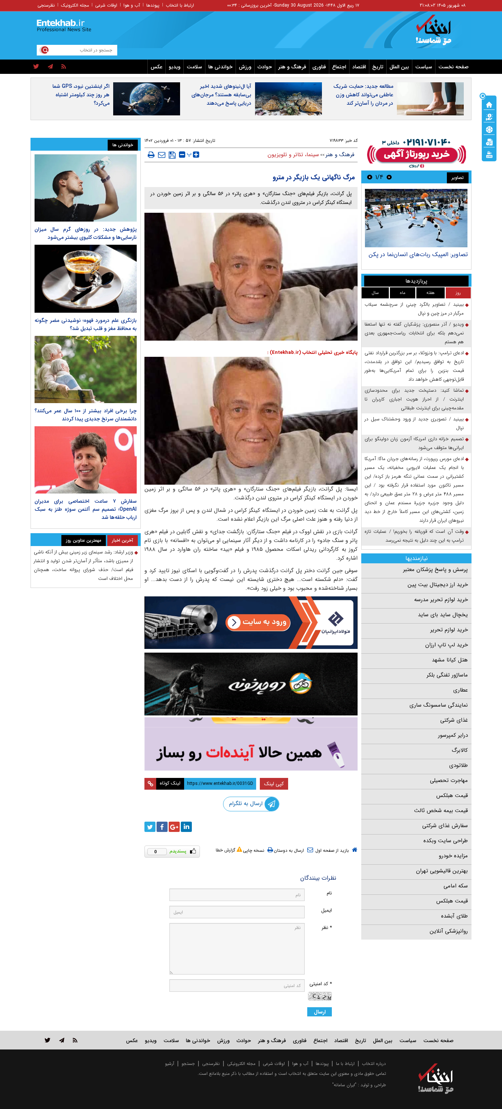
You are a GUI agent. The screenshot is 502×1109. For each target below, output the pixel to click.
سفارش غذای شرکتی (445, 825)
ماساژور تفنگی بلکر (447, 675)
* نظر (327, 928)
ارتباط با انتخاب (180, 5)
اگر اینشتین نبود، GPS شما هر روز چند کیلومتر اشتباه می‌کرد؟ (81, 94)
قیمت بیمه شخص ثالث (441, 810)
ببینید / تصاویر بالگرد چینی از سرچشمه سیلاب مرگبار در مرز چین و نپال (414, 309)
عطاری (460, 690)
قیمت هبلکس (452, 795)
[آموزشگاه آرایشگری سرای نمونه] (251, 744)
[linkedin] (186, 827)
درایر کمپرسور (453, 735)
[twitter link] (47, 1040)
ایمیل (326, 910)
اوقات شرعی (106, 5)
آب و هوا (131, 5)
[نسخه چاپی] (151, 155)
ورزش (245, 67)
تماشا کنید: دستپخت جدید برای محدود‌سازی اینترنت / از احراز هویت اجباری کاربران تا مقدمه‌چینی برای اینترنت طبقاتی (414, 399)
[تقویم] (489, 141)
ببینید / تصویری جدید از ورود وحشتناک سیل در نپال (414, 423)
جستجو (188, 1063)
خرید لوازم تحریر (449, 629)
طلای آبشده (454, 916)
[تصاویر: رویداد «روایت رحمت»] (416, 218)
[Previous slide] (389, 177)
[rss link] (75, 1040)
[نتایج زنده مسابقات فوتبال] (489, 153)
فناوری (319, 67)
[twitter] (36, 67)
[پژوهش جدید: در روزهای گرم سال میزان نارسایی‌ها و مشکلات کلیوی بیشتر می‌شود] (86, 188)
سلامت (194, 67)
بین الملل (399, 67)
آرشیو (169, 1063)
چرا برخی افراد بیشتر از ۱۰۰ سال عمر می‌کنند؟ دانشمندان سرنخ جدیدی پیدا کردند (86, 415)
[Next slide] (369, 177)
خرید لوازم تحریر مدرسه (441, 599)
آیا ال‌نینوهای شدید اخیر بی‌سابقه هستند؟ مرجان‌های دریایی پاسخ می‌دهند (221, 94)
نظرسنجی (46, 5)
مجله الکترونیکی (241, 1063)
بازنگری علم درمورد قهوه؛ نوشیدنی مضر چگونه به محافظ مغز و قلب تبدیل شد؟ (86, 324)
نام (329, 893)
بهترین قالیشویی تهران (442, 870)
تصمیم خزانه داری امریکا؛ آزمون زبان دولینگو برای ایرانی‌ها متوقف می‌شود (414, 443)
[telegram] (50, 67)
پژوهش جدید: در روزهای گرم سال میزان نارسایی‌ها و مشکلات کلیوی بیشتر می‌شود (86, 233)
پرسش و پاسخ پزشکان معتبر (435, 569)
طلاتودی (458, 765)
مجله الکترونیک (75, 5)
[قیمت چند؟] (489, 116)
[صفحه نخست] (489, 104)
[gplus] (174, 827)
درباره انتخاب (374, 1063)
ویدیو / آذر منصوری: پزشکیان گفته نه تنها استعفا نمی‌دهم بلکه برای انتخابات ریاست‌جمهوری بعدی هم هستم (414, 333)
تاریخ (377, 67)
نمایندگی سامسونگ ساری (438, 705)
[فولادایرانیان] (251, 622)
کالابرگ (460, 750)
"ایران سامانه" (344, 1084)
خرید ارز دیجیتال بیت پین (438, 584)
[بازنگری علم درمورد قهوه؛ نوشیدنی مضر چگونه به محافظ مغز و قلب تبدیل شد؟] (86, 279)
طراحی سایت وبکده (445, 840)
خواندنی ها (220, 67)
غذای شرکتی (454, 720)
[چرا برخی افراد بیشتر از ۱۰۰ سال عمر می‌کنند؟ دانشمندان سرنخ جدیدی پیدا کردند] (86, 369)
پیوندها (152, 5)
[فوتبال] (489, 128)
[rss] (64, 67)
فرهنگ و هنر (292, 67)
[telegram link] (62, 1040)
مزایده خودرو (453, 855)
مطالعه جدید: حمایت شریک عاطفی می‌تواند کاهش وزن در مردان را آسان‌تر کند (363, 94)
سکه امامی (456, 886)
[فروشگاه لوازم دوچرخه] (251, 684)
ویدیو (174, 67)
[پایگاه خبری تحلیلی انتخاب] (439, 33)
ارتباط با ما (345, 1063)
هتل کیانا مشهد (450, 660)
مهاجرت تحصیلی (449, 780)
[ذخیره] (172, 155)
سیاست (423, 67)
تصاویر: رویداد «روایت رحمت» (431, 254)
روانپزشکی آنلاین (449, 931)
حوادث (265, 67)
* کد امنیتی (320, 984)
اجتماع (339, 67)
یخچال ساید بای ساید (443, 614)
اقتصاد (359, 67)
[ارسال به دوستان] (161, 155)
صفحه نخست (453, 67)
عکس (156, 67)
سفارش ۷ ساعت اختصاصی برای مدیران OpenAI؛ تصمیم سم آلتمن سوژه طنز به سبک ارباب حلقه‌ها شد (86, 509)
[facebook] (162, 827)
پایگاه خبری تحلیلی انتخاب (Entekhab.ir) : (312, 352)
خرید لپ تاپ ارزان (446, 644)
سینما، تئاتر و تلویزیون (293, 154)
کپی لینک (274, 784)
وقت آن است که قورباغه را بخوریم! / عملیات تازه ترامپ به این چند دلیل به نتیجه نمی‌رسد (414, 536)
